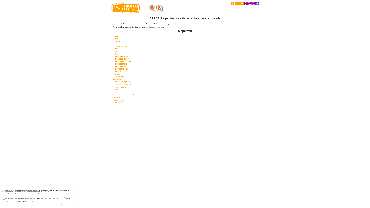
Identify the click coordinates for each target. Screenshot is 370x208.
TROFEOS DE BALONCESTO (123, 61)
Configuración (67, 205)
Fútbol (117, 54)
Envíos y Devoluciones (119, 87)
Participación (119, 41)
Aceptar (48, 205)
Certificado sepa (120, 76)
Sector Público (117, 79)
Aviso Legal (116, 97)
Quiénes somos (117, 74)
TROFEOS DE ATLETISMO (123, 59)
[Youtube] (241, 3)
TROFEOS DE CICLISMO (122, 56)
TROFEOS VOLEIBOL (121, 71)
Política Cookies (118, 103)
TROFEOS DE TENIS (121, 64)
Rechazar (56, 205)
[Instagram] (237, 3)
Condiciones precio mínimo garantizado (125, 95)
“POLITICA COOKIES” (21, 201)
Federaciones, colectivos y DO (124, 84)
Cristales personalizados (122, 49)
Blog (114, 92)
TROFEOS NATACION (121, 69)
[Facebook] (232, 3)
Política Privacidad (118, 100)
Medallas (118, 44)
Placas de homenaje (121, 46)
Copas (117, 51)
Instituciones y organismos (123, 82)
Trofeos (117, 39)
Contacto (116, 90)
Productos (116, 37)
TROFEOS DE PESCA (121, 66)
